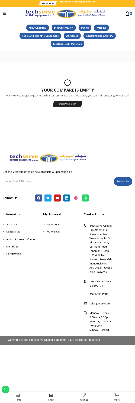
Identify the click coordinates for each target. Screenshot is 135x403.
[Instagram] (75, 198)
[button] (47, 3)
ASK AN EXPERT (99, 294)
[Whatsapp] (85, 198)
